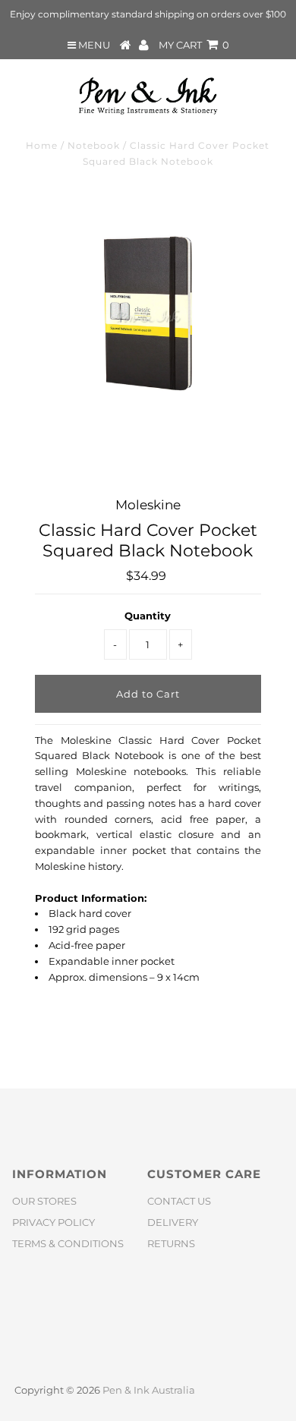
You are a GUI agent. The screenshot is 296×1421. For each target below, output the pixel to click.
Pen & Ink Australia (148, 1390)
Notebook (94, 145)
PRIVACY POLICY (53, 1222)
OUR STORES (44, 1201)
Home (42, 145)
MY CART (194, 45)
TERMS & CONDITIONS (68, 1243)
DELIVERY (172, 1222)
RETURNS (171, 1243)
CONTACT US (179, 1201)
